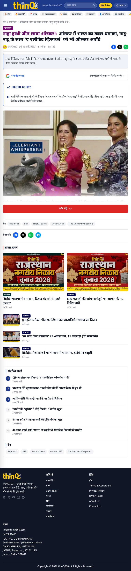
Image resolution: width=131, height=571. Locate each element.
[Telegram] (23, 497)
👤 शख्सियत (104, 14)
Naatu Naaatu (40, 224)
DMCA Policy (96, 496)
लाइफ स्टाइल (51, 491)
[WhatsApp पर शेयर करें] (125, 47)
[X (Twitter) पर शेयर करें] (119, 47)
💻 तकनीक (119, 14)
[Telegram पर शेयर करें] (38, 235)
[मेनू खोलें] (5, 5)
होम (4, 22)
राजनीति (49, 480)
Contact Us (95, 506)
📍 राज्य (33, 14)
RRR (26, 224)
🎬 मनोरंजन (76, 14)
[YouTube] (13, 497)
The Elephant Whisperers (81, 224)
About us (94, 501)
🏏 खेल (63, 14)
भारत (48, 496)
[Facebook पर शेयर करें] (113, 47)
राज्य (48, 485)
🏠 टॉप (7, 14)
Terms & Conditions (100, 485)
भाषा (121, 5)
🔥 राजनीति (20, 14)
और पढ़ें (63, 208)
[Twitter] (9, 497)
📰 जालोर (90, 14)
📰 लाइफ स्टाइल (48, 14)
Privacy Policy (96, 491)
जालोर (49, 511)
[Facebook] (4, 497)
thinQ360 (12, 46)
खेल (47, 501)
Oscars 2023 (58, 224)
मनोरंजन (13, 22)
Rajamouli (14, 224)
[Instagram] (18, 497)
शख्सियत (50, 516)
